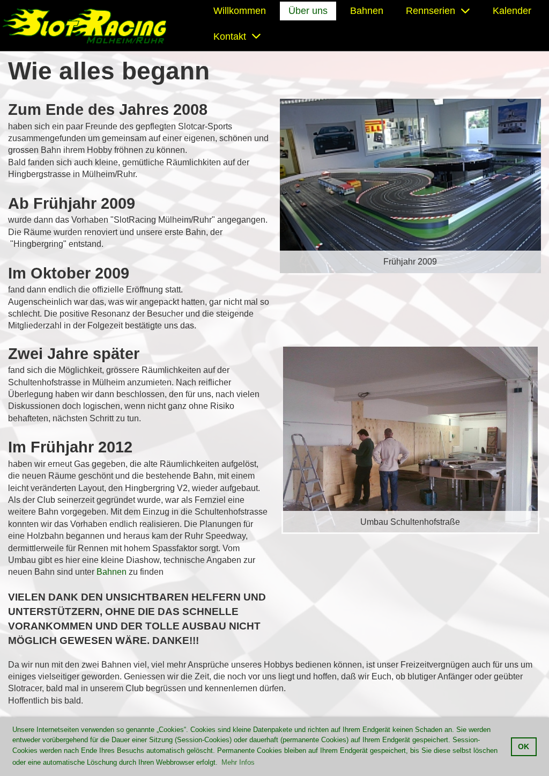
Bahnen (366, 10)
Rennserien (430, 10)
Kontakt (229, 36)
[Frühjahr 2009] (410, 185)
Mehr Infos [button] (238, 762)
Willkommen (239, 10)
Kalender (512, 10)
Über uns (308, 10)
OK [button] (523, 746)
